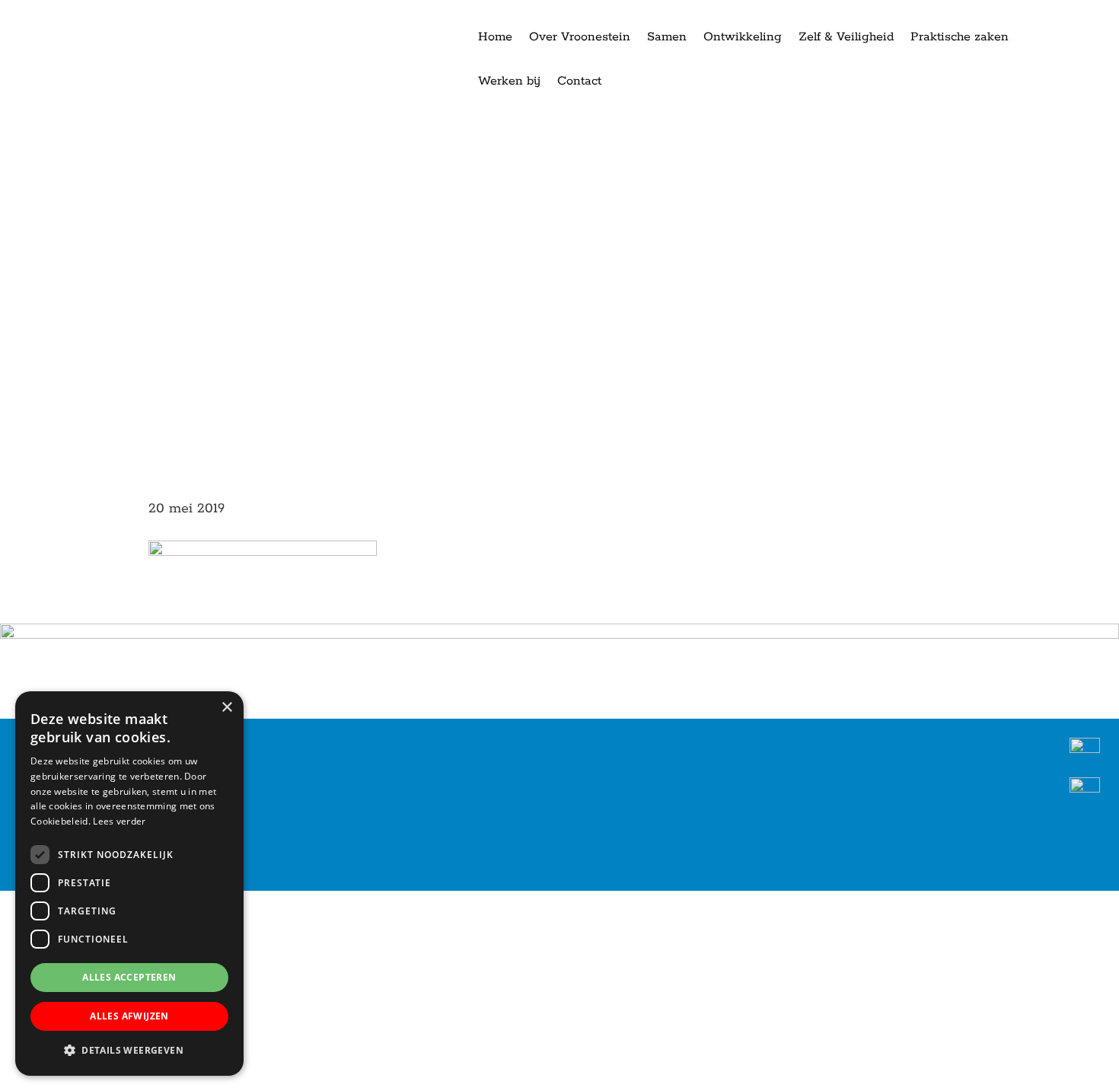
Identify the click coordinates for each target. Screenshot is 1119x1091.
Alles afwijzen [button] (129, 1016)
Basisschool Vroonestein (68, 14)
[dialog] (129, 883)
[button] (129, 1051)
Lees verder (119, 821)
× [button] (226, 707)
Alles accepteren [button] (129, 977)
